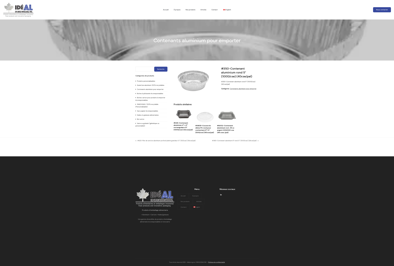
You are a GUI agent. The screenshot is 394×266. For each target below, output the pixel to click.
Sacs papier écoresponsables (147, 111)
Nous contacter (382, 10)
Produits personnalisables (146, 81)
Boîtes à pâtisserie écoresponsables (150, 94)
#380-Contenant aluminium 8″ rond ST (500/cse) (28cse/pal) (234, 141)
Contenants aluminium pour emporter (243, 89)
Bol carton (140, 119)
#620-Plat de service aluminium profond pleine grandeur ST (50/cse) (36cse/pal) (165, 141)
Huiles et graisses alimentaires (148, 115)
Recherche (160, 69)
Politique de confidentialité (216, 262)
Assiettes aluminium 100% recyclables (150, 85)
